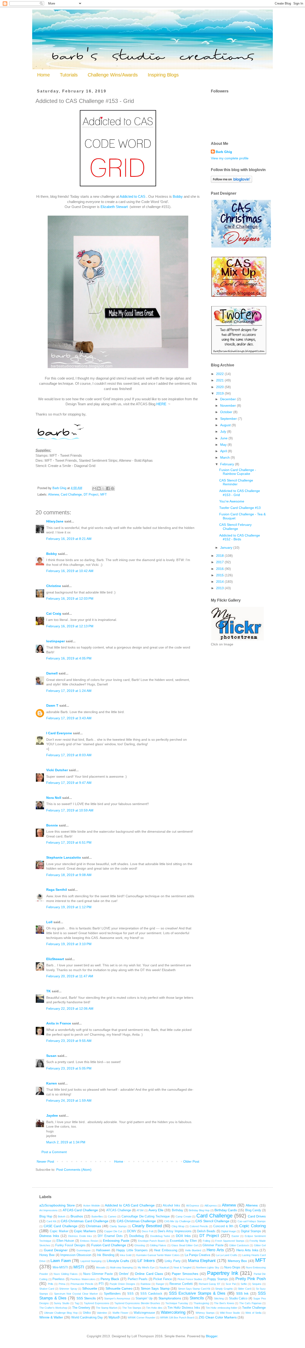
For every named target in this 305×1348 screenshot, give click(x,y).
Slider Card (244, 1288)
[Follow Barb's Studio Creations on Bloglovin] (231, 181)
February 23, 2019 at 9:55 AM (69, 1041)
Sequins (256, 1283)
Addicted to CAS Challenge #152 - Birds (239, 537)
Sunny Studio (61, 1303)
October (226, 412)
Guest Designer (56, 1250)
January (226, 547)
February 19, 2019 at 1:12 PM (69, 907)
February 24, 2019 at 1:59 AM (69, 1100)
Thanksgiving (201, 1303)
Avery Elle (155, 1210)
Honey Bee (47, 1255)
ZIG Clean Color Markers (218, 1317)
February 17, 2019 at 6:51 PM (69, 842)
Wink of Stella (253, 1312)
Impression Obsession (75, 1255)
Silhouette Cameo (119, 1288)
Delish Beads (206, 1231)
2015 (220, 575)
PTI (101, 1284)
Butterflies (97, 1216)
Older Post (191, 1161)
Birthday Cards (225, 1210)
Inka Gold (125, 1255)
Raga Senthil (56, 890)
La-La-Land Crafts (226, 1255)
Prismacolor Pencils (82, 1283)
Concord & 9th (223, 1226)
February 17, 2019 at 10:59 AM (69, 810)
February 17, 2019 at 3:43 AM (69, 718)
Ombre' (124, 1274)
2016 (220, 569)
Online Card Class (149, 1274)
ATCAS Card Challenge (80, 1210)
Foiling (206, 1240)
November (228, 405)
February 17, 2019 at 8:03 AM (69, 755)
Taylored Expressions (96, 1303)
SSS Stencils (86, 1298)
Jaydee (52, 1115)
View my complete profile (230, 158)
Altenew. (252, 1205)
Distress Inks (49, 1236)
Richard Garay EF (209, 1283)
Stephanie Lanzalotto (63, 857)
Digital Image (228, 1231)
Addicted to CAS (133, 196)
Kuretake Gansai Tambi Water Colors (158, 1255)
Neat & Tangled (182, 1267)
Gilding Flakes (158, 1245)
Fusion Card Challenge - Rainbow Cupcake (237, 472)
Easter (235, 1236)
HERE (161, 404)
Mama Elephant (202, 1260)
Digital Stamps (251, 1231)
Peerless (58, 1279)
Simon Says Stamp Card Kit (194, 1288)
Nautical (164, 1267)
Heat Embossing (165, 1250)
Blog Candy (253, 1210)
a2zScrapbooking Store (57, 1205)
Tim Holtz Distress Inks (184, 1307)
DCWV (131, 1231)
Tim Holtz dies (154, 1307)
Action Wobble (91, 1205)
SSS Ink (242, 1293)
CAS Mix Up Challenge (177, 1221)
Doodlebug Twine (160, 1236)
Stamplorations (169, 1298)
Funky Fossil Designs (70, 1245)
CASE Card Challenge (60, 1226)
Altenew (53, 494)
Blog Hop (45, 1216)
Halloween (103, 1250)
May (224, 444)
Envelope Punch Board (151, 1240)
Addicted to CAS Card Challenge (130, 1205)
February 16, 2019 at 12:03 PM (69, 598)
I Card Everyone (59, 733)
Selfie (244, 1283)
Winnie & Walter (51, 1317)
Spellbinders (112, 1293)
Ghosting (139, 1245)
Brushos (77, 1216)
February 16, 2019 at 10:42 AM (69, 571)
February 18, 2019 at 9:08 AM (69, 875)
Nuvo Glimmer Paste (98, 1274)
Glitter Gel (260, 1245)
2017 (220, 562)
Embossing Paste (116, 1240)
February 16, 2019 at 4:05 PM (69, 658)
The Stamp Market (106, 1307)
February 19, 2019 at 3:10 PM (69, 944)
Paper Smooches (185, 1274)
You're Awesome (231, 501)
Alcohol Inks (171, 1205)
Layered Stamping (91, 1261)
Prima (62, 1283)
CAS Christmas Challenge (136, 1221)
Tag (77, 1303)
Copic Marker (59, 1231)
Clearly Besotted (147, 1226)
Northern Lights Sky (207, 1267)
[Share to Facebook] (108, 488)
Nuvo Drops (232, 1267)
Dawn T (52, 705)
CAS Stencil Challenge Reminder (236, 482)
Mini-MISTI (60, 1267)
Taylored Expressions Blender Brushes (137, 1303)
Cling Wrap (178, 1226)
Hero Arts (215, 1250)
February (227, 464)
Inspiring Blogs (163, 74)
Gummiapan (83, 1250)
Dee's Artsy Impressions (175, 1231)
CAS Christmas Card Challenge (84, 1221)
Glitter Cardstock (239, 1245)
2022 (220, 374)
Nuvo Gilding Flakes (66, 1273)
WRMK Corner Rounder (141, 1317)
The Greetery (81, 1307)
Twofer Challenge (254, 1307)
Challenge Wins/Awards (113, 74)
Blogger (211, 1336)
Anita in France (58, 1023)
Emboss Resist (89, 1240)
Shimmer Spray (68, 1288)
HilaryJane (54, 521)
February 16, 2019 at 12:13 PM (69, 626)
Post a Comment (54, 1152)
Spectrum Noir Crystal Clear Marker (76, 1293)
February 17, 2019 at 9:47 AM (69, 783)
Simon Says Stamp (155, 1288)
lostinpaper (55, 641)
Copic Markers (85, 1231)
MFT (103, 494)
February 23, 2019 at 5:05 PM (69, 1068)
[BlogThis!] (99, 488)
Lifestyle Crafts (118, 1261)
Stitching (219, 1298)
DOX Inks (183, 1236)
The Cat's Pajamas (250, 1303)
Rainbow (146, 1283)
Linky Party (173, 1261)
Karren (51, 1083)
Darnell (52, 673)
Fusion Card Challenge (108, 1245)
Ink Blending (105, 1255)
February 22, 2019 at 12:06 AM (69, 1008)
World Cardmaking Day (87, 1317)
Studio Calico (238, 1298)
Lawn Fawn (61, 1260)
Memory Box (237, 1261)
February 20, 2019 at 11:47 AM (69, 976)
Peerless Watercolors (83, 1279)
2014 (220, 581)
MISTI (78, 1267)
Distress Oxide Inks (80, 1236)
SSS (130, 1293)
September (229, 419)
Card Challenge (71, 494)
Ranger (160, 1283)
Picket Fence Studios (190, 1279)
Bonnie (52, 825)
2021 (220, 380)
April (224, 451)
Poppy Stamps (217, 1279)
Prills (50, 1283)
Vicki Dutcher (57, 770)
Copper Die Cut (113, 1231)
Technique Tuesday (176, 1303)
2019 (220, 393)
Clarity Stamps (118, 1226)
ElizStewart (55, 959)
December (228, 399)
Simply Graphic (224, 1288)
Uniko (87, 1312)
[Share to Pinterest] (112, 488)
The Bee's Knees (224, 1303)
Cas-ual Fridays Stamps (252, 1221)
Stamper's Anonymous (117, 1298)
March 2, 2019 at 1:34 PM (65, 1142)
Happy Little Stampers (132, 1250)
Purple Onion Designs (122, 1283)
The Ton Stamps (131, 1307)
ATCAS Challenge (118, 1210)
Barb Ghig (224, 152)
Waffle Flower (120, 1312)
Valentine (102, 1312)
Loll (49, 922)
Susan (51, 1056)
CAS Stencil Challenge (212, 1221)
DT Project (91, 494)
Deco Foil (147, 1231)
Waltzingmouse (144, 1312)
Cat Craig (53, 613)
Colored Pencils (199, 1226)
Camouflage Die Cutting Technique (146, 1216)
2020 (220, 387)
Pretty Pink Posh (250, 1279)
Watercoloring (173, 1312)
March (225, 457)
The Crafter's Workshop (53, 1307)
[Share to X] (103, 488)
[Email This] (94, 488)
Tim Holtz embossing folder (221, 1307)
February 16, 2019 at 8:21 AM (69, 539)
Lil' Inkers (146, 1260)
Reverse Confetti (181, 1284)
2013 (220, 588)
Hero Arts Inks (247, 1250)
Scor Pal (231, 1283)
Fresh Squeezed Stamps (229, 1240)
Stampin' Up (144, 1298)
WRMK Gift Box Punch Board (177, 1317)
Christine (53, 586)
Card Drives (257, 1216)
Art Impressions (48, 1210)
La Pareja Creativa (197, 1255)
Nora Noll (53, 798)
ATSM (140, 1210)
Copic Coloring (252, 1226)
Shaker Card (46, 1288)
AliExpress (210, 1205)
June (224, 438)
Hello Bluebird (193, 1250)
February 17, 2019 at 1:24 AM (69, 691)
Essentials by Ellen (183, 1240)
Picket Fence (162, 1279)
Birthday (177, 1210)
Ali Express (192, 1205)
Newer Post (45, 1161)
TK (48, 991)
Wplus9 (114, 1317)
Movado (100, 1267)
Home (43, 74)
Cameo (112, 1216)
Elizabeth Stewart (114, 207)
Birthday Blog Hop (199, 1210)
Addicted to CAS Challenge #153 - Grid (239, 493)
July (223, 431)
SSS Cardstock (151, 1293)
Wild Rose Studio (230, 1312)
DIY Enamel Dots (110, 1236)
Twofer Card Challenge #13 (240, 508)
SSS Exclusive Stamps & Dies (197, 1293)
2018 (220, 555)
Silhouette (89, 1288)
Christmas (93, 1226)
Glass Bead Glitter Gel (184, 1245)
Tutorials (69, 74)
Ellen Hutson (65, 1240)
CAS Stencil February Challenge (235, 527)
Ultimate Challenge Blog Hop (60, 1312)
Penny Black (110, 1279)
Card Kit (51, 1221)
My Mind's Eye (146, 1267)
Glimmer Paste (213, 1245)
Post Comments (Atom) (74, 1169)
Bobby (178, 196)
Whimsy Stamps (205, 1312)
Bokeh (61, 1216)
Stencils (197, 1298)
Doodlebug (136, 1236)
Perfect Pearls (138, 1279)
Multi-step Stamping (121, 1267)
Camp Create (183, 1216)
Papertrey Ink (222, 1273)
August (226, 425)
